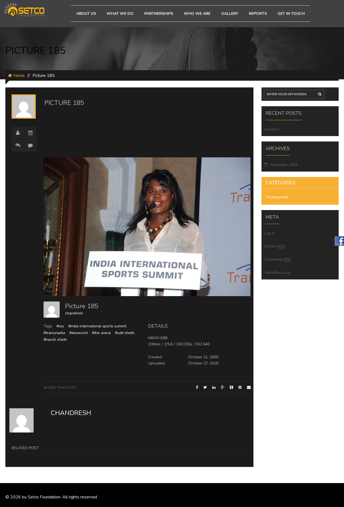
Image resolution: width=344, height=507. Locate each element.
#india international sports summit (97, 326)
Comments (278, 259)
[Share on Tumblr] (231, 387)
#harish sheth (55, 339)
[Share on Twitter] (205, 387)
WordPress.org (277, 272)
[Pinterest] (240, 387)
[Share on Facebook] (197, 387)
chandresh (74, 313)
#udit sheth (124, 332)
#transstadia (54, 332)
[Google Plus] (222, 387)
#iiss (60, 326)
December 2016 (284, 164)
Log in (270, 233)
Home (18, 76)
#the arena (101, 332)
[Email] (248, 387)
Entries (275, 246)
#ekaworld (78, 332)
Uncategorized (277, 197)
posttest (272, 129)
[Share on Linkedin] (214, 387)
